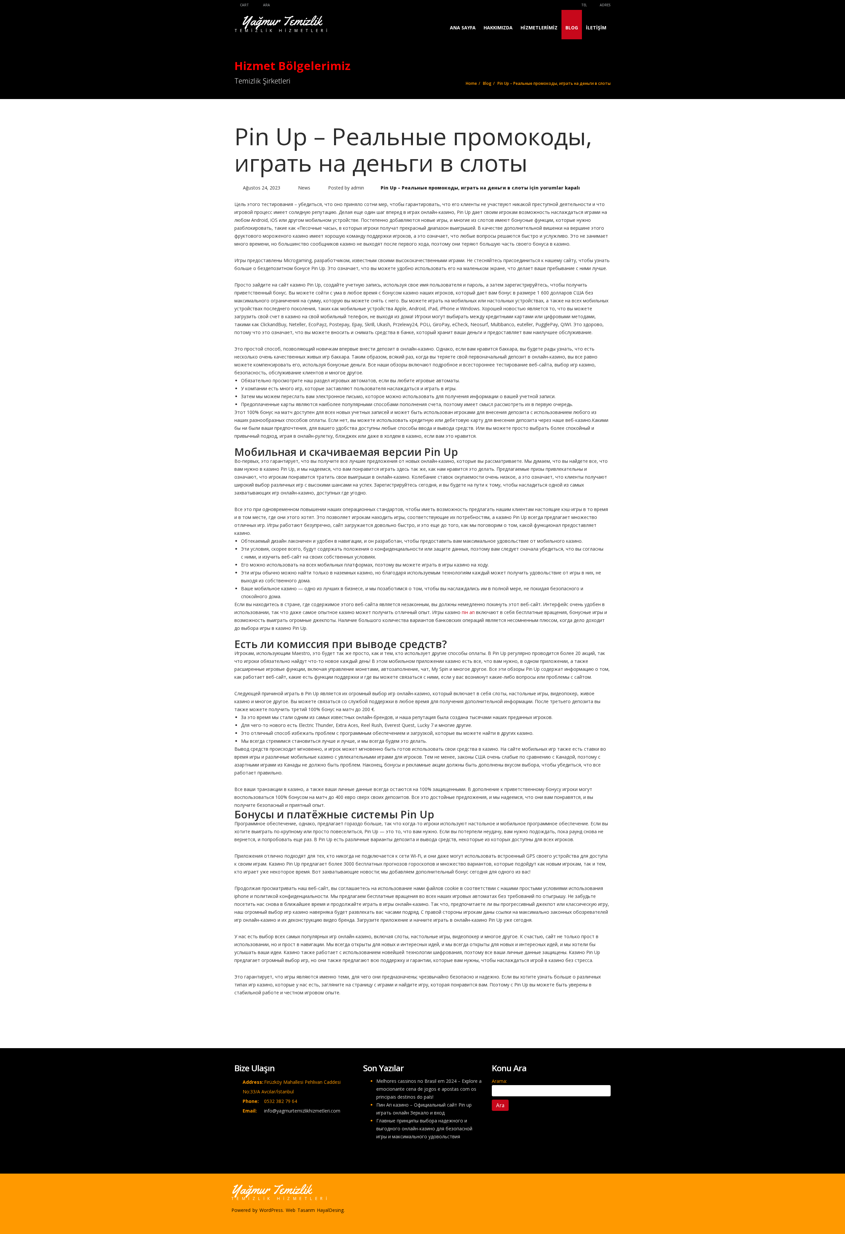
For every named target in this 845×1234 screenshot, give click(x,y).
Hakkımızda (498, 27)
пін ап (468, 612)
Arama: (499, 1081)
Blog (571, 27)
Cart (244, 5)
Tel (583, 5)
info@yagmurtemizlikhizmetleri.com (302, 1111)
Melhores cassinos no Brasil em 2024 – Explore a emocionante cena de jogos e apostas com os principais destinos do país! (429, 1089)
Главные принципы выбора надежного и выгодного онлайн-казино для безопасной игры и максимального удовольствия (424, 1128)
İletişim (596, 27)
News (304, 188)
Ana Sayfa (463, 27)
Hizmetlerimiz (539, 27)
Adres (605, 5)
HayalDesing (330, 1210)
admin (357, 188)
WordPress (271, 1210)
